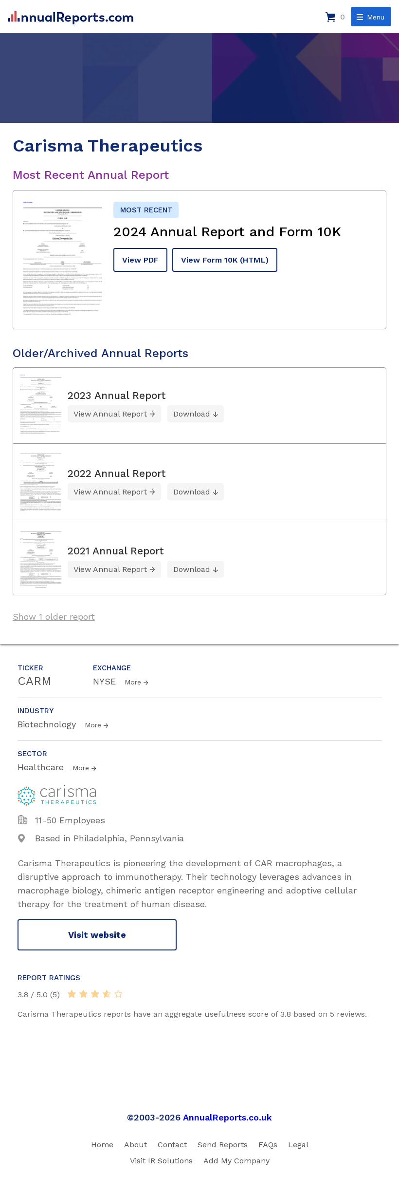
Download (191, 413)
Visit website (97, 934)
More (133, 682)
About (135, 1144)
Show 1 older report (54, 616)
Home (102, 1144)
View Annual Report (110, 413)
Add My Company (236, 1160)
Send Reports (223, 1144)
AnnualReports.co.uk (227, 1117)
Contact (172, 1144)
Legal (298, 1144)
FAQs (267, 1144)
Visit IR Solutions (161, 1160)
